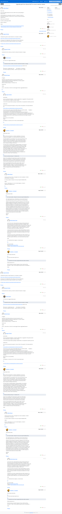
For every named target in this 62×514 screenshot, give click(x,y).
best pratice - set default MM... (6, 5)
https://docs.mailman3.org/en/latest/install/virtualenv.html (11, 43)
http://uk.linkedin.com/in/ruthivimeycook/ (17, 246)
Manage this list (36, 1)
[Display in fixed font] (44, 28)
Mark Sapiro (8, 57)
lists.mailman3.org (4, 1)
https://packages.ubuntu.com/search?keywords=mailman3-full (11, 26)
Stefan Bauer (5, 8)
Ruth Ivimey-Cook (13, 220)
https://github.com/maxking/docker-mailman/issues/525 (13, 124)
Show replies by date (42, 31)
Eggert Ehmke (6, 34)
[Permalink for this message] (45, 28)
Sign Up (46, 1)
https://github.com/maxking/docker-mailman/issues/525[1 (12, 108)
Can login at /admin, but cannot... (56, 5)
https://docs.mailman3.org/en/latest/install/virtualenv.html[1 (10, 38)
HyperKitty (31, 512)
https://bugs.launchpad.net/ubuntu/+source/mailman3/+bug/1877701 (12, 25)
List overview (49, 10)
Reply (2, 29)
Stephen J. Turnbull (10, 130)
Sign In (42, 1)
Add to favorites (50, 17)
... (2, 89)
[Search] (61, 1)
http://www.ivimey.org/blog (13, 245)
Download (50, 12)
